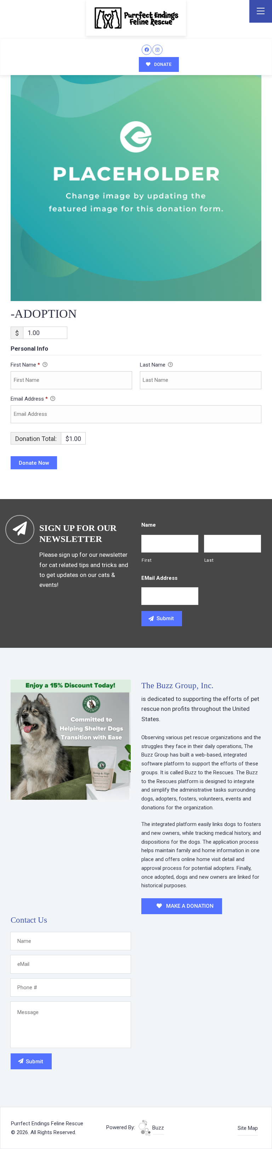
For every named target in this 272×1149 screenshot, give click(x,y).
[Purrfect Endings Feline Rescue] (136, 18)
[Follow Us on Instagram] (157, 50)
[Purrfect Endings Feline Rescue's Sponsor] (71, 739)
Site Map (248, 1128)
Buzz (157, 1128)
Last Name (153, 365)
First (147, 560)
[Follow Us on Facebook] (147, 50)
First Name (25, 365)
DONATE (162, 64)
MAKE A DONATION (189, 906)
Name (148, 525)
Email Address (29, 399)
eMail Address (159, 578)
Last (209, 560)
